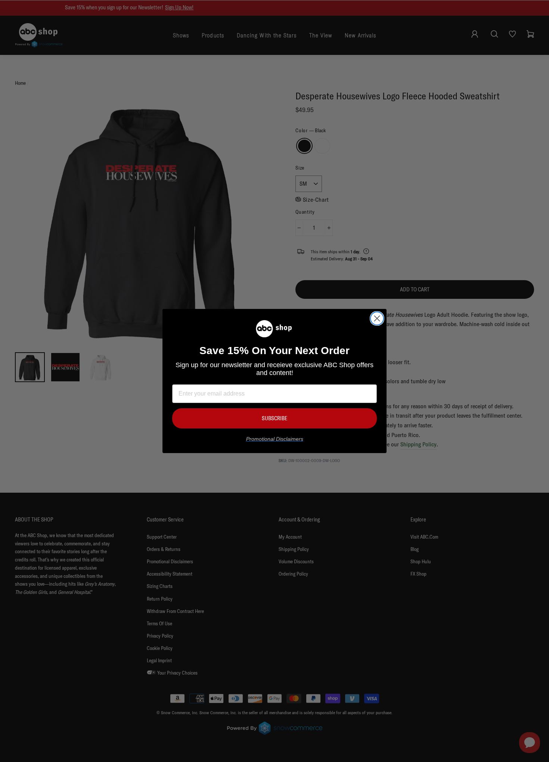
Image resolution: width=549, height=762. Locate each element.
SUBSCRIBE (274, 418)
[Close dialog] (377, 318)
